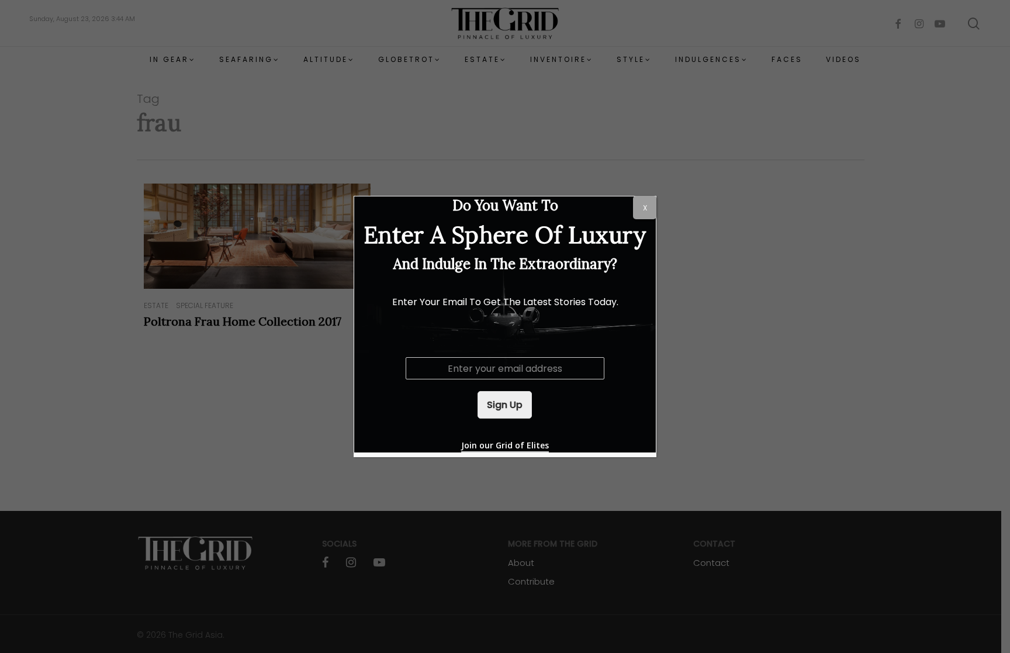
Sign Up (505, 405)
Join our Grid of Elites (505, 445)
